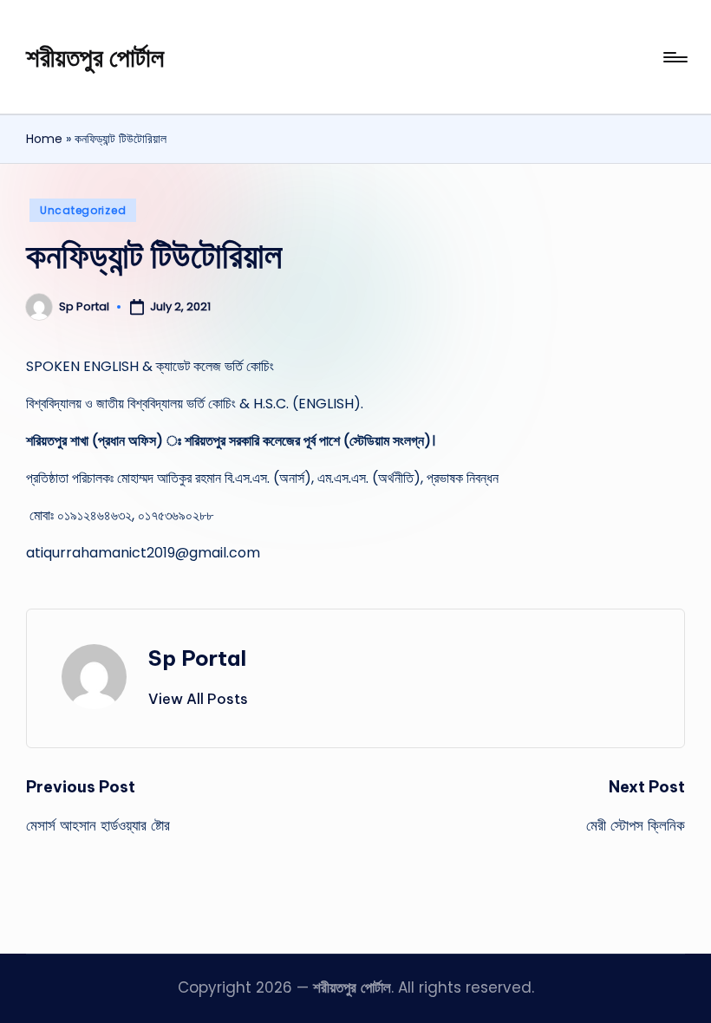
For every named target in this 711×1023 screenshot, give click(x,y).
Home (44, 138)
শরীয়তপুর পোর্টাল (95, 57)
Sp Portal (197, 658)
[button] (198, 698)
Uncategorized (83, 210)
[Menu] (674, 57)
